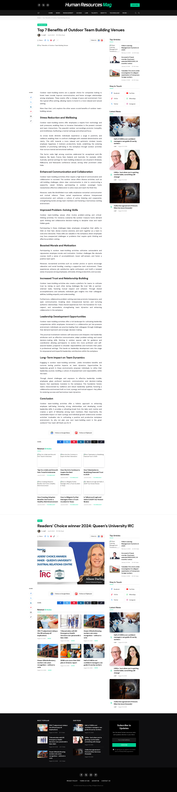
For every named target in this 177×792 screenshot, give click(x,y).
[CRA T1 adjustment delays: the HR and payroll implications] (47, 621)
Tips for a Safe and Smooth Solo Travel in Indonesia (47, 471)
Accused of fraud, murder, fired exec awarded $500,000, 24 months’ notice (129, 60)
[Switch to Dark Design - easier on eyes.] (136, 13)
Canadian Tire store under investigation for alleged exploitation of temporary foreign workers (130, 74)
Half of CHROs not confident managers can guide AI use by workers (125, 141)
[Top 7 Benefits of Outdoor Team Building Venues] (70, 66)
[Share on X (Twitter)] (48, 40)
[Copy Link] (54, 40)
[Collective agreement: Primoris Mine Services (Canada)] (125, 193)
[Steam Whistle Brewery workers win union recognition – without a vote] (47, 651)
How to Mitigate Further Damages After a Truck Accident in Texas (69, 499)
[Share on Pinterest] (51, 40)
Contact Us (105, 781)
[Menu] (39, 13)
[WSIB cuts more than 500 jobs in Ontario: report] (70, 651)
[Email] (31, 116)
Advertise (95, 781)
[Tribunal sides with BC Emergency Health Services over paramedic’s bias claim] (70, 621)
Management (68, 13)
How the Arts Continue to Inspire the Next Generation (70, 472)
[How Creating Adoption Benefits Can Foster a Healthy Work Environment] (47, 488)
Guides (79, 13)
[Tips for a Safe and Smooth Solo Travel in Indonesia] (47, 460)
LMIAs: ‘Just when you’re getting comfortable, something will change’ (126, 174)
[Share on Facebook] (45, 40)
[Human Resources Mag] (88, 5)
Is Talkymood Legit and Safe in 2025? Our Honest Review (93, 499)
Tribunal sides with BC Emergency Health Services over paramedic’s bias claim (70, 634)
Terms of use (85, 781)
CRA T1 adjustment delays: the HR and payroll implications (47, 633)
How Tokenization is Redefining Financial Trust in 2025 (93, 472)
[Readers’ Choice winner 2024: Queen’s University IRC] (70, 562)
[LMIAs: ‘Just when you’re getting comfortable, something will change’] (125, 160)
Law (86, 13)
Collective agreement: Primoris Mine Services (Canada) (126, 207)
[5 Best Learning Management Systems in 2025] (115, 47)
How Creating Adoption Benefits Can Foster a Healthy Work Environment (47, 499)
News (58, 13)
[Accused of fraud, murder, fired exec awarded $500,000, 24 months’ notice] (115, 59)
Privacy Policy (123, 751)
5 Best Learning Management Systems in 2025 (130, 48)
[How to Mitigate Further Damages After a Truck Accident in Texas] (70, 488)
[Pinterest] (31, 111)
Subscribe (135, 5)
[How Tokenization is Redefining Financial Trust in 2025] (94, 460)
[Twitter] (31, 102)
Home (51, 13)
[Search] (139, 13)
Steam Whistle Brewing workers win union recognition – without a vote (92, 634)
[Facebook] (31, 97)
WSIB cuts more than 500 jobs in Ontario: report (70, 661)
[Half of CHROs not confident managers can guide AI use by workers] (125, 126)
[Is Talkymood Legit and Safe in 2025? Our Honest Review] (94, 488)
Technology (114, 13)
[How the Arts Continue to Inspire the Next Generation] (70, 460)
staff (44, 35)
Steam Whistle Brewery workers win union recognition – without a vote (46, 663)
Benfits (104, 13)
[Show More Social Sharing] (57, 40)
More (125, 13)
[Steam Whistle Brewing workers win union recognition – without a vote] (94, 621)
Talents (94, 13)
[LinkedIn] (31, 107)
